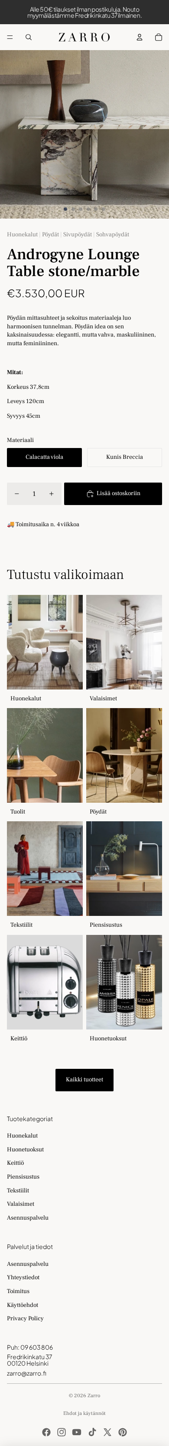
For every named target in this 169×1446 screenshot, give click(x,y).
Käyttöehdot (22, 1305)
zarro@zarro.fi (26, 1373)
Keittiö (15, 1163)
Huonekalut (22, 1136)
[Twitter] (107, 1432)
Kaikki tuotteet (84, 1080)
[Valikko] (10, 37)
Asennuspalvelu (28, 1218)
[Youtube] (77, 1432)
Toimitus (18, 1291)
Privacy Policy (25, 1318)
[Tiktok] (92, 1432)
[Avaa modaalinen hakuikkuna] (28, 37)
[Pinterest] (122, 1432)
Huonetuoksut (25, 1150)
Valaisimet (20, 1204)
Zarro (94, 1395)
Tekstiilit (18, 1191)
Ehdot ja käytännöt (84, 1413)
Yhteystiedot (23, 1277)
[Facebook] (46, 1432)
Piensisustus (23, 1177)
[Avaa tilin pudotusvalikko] (139, 37)
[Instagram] (61, 1432)
